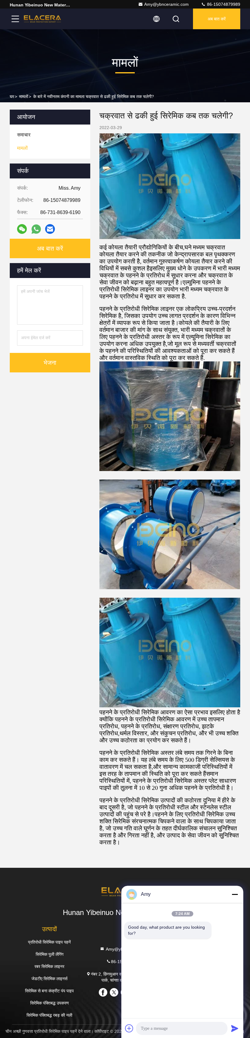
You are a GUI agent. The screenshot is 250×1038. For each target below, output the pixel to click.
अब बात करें (217, 18)
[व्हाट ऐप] (36, 229)
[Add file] (129, 1028)
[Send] (235, 1028)
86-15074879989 (223, 4)
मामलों (23, 96)
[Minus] (234, 894)
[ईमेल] (50, 229)
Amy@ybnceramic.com (166, 4)
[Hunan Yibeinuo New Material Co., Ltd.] (42, 19)
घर (12, 96)
